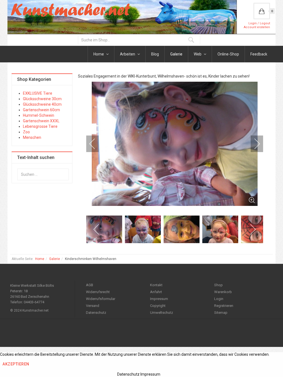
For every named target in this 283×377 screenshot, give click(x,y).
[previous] (96, 144)
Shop (218, 285)
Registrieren (223, 306)
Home (99, 54)
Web (198, 54)
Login (218, 299)
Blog (155, 54)
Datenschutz (96, 312)
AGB (89, 285)
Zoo (26, 132)
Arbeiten (128, 54)
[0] (261, 11)
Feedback (258, 54)
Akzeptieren (15, 364)
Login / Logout (259, 23)
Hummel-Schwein (38, 115)
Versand (92, 306)
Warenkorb (223, 292)
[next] (253, 144)
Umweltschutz (161, 312)
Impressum (159, 299)
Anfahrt (156, 292)
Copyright (158, 306)
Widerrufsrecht (98, 292)
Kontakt (156, 285)
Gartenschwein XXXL (41, 121)
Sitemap (220, 312)
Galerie (176, 54)
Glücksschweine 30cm (42, 99)
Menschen (32, 137)
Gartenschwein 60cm (41, 110)
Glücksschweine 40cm (42, 104)
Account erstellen (257, 27)
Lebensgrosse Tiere (40, 126)
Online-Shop (228, 54)
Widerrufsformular (100, 299)
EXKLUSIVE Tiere (37, 93)
